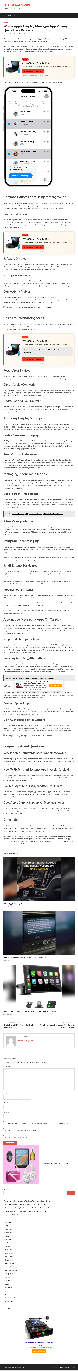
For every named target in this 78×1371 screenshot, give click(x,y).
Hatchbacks (8, 1260)
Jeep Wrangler (9, 1263)
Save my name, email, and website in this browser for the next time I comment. (35, 1124)
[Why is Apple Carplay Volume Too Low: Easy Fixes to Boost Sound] (39, 880)
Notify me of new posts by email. (16, 1137)
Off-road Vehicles (10, 1270)
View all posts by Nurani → (27, 1041)
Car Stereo (8, 1239)
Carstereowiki (17, 5)
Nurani (21, 34)
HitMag (71, 1367)
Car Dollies (8, 1229)
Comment (7, 1067)
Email (6, 1103)
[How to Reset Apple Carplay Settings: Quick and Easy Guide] (39, 933)
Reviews (7, 1280)
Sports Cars (8, 1287)
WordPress (63, 1367)
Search (6, 1189)
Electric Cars (8, 1253)
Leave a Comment (29, 34)
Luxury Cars (8, 1267)
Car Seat (7, 1236)
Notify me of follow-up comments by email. (21, 1130)
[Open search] (72, 15)
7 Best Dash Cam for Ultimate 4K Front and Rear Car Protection (26, 1211)
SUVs (6, 1294)
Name (6, 1093)
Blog (6, 1226)
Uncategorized (9, 1298)
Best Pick (7, 1222)
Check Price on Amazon (33, 71)
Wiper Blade (8, 1301)
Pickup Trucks (9, 1274)
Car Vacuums (9, 1243)
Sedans (6, 1284)
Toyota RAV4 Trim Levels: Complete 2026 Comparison (23, 1215)
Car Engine (8, 1232)
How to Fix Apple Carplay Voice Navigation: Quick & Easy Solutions (29, 1011)
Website (6, 1112)
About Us (7, 1309)
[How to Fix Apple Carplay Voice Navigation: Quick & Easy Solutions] (39, 987)
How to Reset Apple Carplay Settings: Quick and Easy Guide (26, 957)
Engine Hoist (8, 1256)
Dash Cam (8, 1250)
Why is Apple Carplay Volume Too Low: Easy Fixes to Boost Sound (28, 904)
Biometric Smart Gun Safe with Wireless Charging (39, 1345)
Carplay (5, 23)
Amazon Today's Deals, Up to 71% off (55, 1163)
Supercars (7, 1291)
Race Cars (7, 1277)
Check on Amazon (39, 1351)
